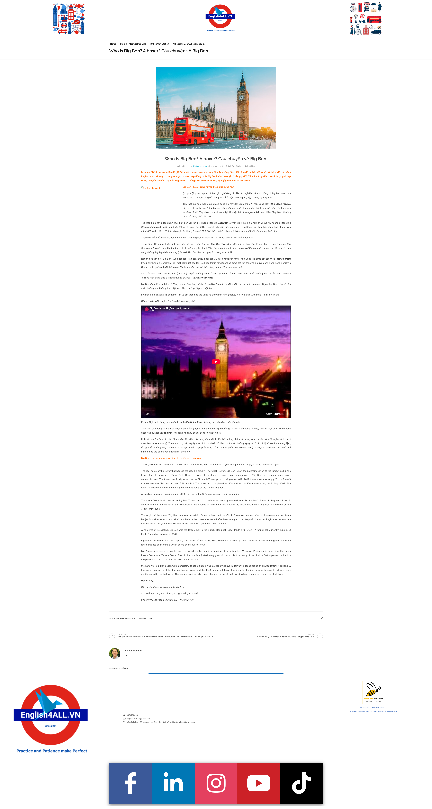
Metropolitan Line (137, 44)
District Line (250, 166)
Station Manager (200, 166)
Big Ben (116, 618)
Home (113, 44)
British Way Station (159, 44)
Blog (122, 44)
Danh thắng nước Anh (128, 618)
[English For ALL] (220, 18)
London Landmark (145, 618)
